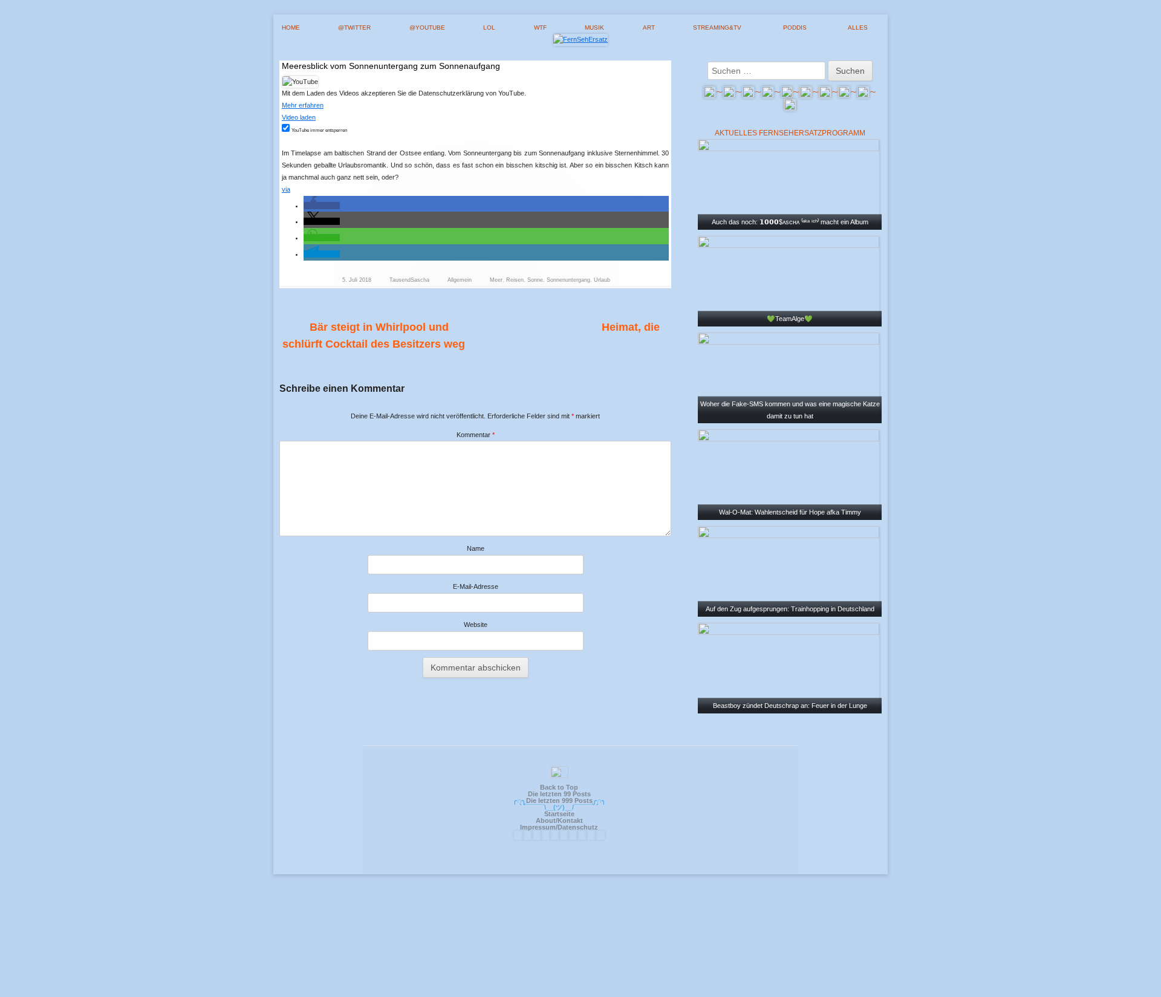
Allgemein (459, 280)
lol (489, 27)
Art (649, 27)
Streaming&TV (717, 27)
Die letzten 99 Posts (559, 793)
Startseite (559, 813)
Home (291, 27)
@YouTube (427, 27)
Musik (594, 27)
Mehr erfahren (303, 105)
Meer (496, 280)
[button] (322, 205)
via (286, 189)
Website (475, 624)
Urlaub (602, 280)
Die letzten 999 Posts (559, 800)
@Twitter (354, 27)
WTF (540, 27)
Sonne (535, 280)
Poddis (795, 27)
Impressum (538, 827)
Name (475, 548)
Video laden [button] (299, 117)
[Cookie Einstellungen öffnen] (580, 992)
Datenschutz (578, 827)
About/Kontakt (559, 820)
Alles (858, 27)
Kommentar (476, 434)
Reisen (515, 280)
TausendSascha (409, 280)
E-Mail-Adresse (475, 586)
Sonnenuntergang (568, 280)
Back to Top (559, 787)
